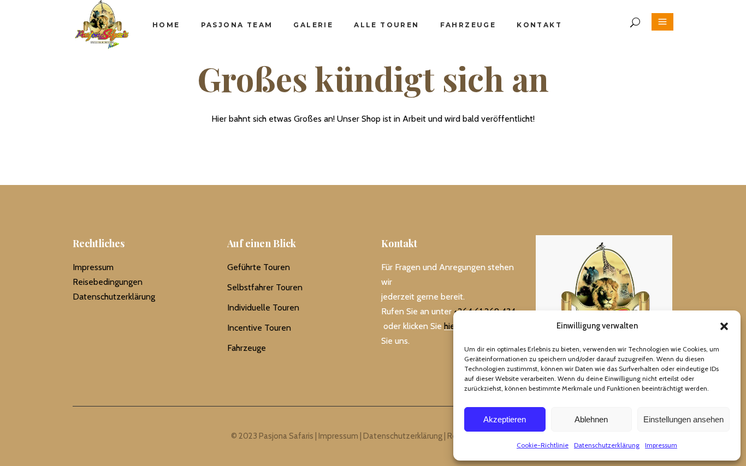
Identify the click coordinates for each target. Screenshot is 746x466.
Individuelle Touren (263, 307)
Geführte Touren (258, 267)
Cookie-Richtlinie (543, 445)
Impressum (661, 445)
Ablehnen (591, 419)
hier (451, 326)
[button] (724, 326)
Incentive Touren (259, 327)
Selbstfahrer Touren (265, 287)
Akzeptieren (504, 419)
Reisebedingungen (108, 282)
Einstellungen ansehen (683, 419)
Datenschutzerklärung (607, 445)
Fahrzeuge (246, 348)
